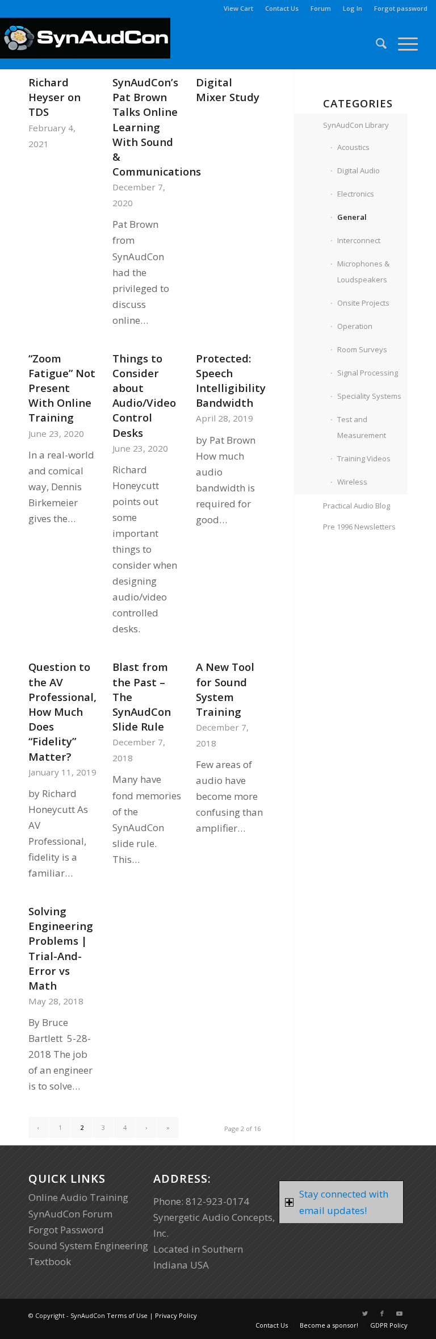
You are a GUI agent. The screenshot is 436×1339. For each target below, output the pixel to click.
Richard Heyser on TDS (54, 97)
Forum (321, 8)
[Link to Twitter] (365, 1313)
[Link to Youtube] (399, 1313)
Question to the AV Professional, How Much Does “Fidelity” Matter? (62, 711)
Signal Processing (367, 373)
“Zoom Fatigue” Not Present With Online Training (61, 388)
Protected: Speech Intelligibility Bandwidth (231, 380)
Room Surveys (362, 349)
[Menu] (402, 43)
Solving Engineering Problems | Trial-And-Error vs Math (60, 948)
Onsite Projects (363, 303)
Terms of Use (127, 1315)
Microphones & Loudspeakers (363, 271)
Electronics (355, 194)
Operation (354, 326)
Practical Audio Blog (356, 505)
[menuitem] (238, 8)
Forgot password (400, 8)
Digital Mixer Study (227, 89)
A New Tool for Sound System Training (225, 689)
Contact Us (282, 8)
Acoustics (353, 147)
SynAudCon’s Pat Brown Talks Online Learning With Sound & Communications (156, 126)
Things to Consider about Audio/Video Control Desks (144, 395)
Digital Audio (358, 170)
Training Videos (364, 458)
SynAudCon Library (356, 125)
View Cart (238, 8)
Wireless (352, 482)
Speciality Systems (369, 396)
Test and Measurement (361, 427)
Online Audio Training (78, 1197)
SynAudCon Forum (70, 1213)
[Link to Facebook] (382, 1313)
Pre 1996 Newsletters (359, 527)
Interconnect (358, 240)
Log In (352, 8)
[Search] (375, 43)
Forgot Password (66, 1229)
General (352, 217)
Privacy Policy (176, 1315)
